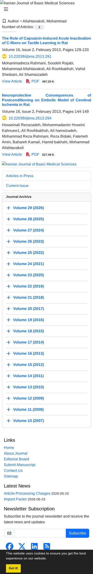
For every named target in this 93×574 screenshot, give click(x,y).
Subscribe (77, 533)
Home (9, 448)
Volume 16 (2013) (28, 354)
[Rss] (46, 548)
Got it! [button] (13, 568)
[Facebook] (9, 548)
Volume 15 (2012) (28, 365)
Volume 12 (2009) (28, 398)
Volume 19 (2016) (28, 320)
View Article (12, 81)
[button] (48, 559)
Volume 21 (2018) (28, 298)
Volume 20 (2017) (28, 309)
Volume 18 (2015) (28, 331)
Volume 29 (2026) (28, 208)
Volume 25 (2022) (28, 253)
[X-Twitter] (22, 548)
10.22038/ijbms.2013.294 (30, 118)
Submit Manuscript (19, 465)
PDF (42, 81)
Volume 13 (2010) (28, 387)
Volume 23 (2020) (28, 275)
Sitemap (11, 476)
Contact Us (13, 470)
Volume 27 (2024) (28, 230)
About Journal (15, 453)
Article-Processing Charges (27, 493)
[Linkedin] (34, 548)
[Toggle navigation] (45, 9)
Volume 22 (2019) (28, 286)
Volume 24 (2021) (28, 264)
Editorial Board (16, 459)
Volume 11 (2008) (28, 410)
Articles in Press (19, 176)
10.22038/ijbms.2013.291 (30, 56)
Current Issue (17, 186)
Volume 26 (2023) (28, 242)
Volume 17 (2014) (28, 342)
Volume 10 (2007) (28, 421)
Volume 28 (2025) (28, 219)
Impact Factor (15, 499)
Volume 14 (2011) (28, 376)
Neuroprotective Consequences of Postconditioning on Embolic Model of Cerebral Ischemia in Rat (46, 99)
